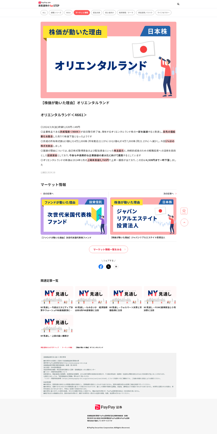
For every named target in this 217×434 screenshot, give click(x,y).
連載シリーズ (56, 12)
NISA (68, 12)
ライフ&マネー (163, 12)
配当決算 (96, 12)
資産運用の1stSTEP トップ (50, 347)
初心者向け (109, 12)
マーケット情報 (82, 12)
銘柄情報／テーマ (126, 12)
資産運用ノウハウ (145, 12)
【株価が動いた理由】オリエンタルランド (89, 347)
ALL (44, 12)
